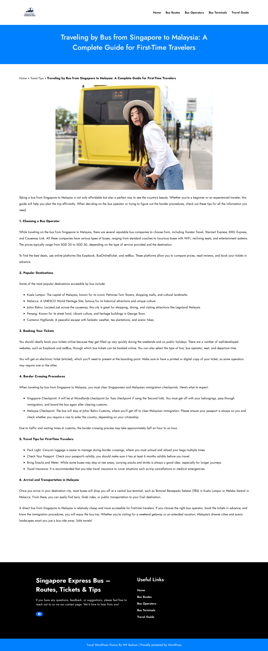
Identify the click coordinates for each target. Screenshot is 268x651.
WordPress (174, 645)
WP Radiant (130, 645)
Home (23, 78)
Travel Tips (37, 78)
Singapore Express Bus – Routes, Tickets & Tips (73, 585)
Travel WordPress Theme (103, 645)
